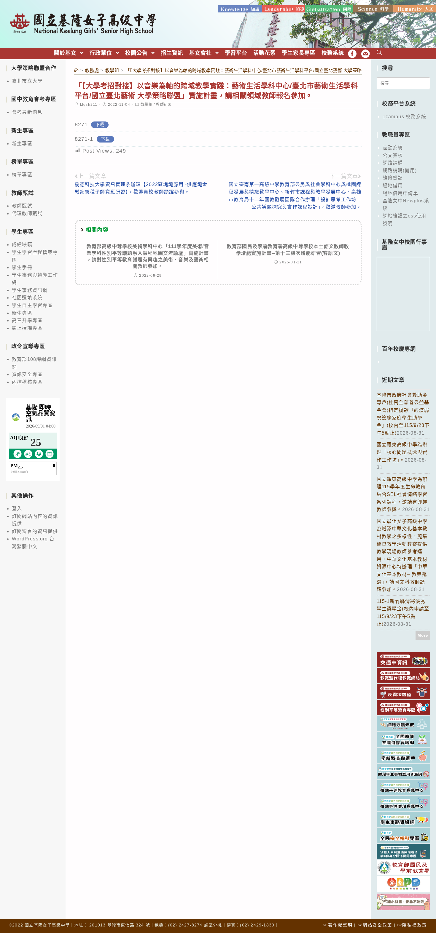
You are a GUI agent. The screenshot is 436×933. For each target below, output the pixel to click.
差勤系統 (393, 147)
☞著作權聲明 (338, 925)
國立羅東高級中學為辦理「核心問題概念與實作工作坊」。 (402, 452)
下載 (100, 124)
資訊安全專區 (27, 374)
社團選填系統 (27, 297)
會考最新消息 (27, 112)
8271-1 (84, 139)
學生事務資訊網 (29, 290)
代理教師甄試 (27, 213)
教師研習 (164, 105)
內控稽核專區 (27, 382)
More (423, 635)
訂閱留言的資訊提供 (35, 531)
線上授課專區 (27, 328)
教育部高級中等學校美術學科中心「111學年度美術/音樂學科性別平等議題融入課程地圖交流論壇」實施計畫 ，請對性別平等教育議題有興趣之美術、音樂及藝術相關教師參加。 (148, 256)
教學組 (146, 105)
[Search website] (379, 53)
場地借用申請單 (400, 193)
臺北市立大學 (27, 81)
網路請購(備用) (400, 170)
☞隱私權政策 (412, 925)
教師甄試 (22, 205)
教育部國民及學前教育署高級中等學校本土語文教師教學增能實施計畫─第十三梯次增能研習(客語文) (288, 249)
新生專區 (22, 143)
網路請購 (393, 162)
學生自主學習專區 (32, 305)
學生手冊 (22, 267)
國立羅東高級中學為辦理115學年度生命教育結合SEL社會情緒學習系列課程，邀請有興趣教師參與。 (402, 494)
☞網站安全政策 (375, 925)
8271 (81, 124)
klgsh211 (89, 105)
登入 (17, 508)
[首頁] (76, 70)
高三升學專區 (27, 320)
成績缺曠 (22, 244)
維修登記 (393, 177)
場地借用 (393, 185)
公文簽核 (393, 155)
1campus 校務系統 (404, 116)
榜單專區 (22, 174)
